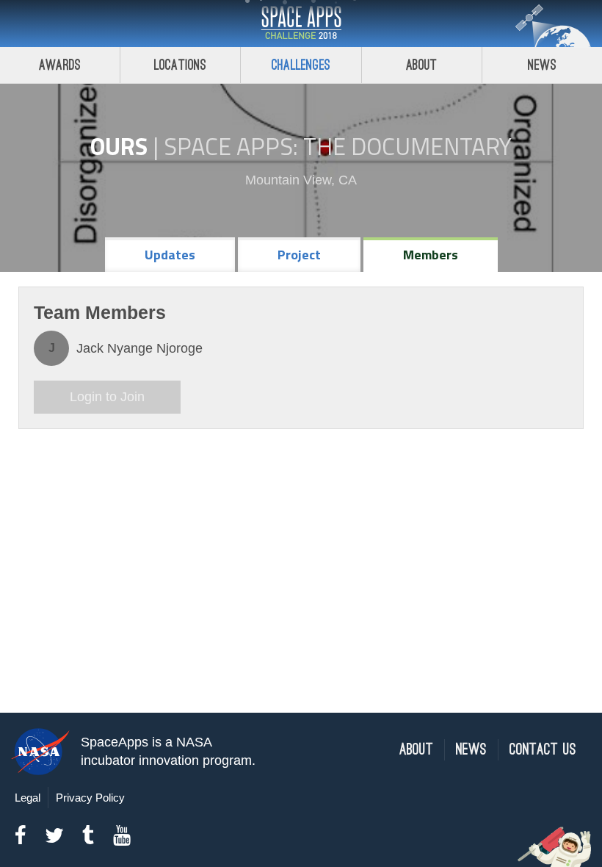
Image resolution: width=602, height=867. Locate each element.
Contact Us (542, 750)
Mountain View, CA (301, 180)
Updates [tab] (170, 255)
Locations (180, 65)
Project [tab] (299, 255)
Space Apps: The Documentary (338, 146)
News (542, 65)
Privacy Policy (90, 797)
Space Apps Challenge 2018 (301, 23)
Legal (27, 797)
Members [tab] (430, 255)
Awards (60, 65)
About (422, 65)
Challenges (301, 65)
